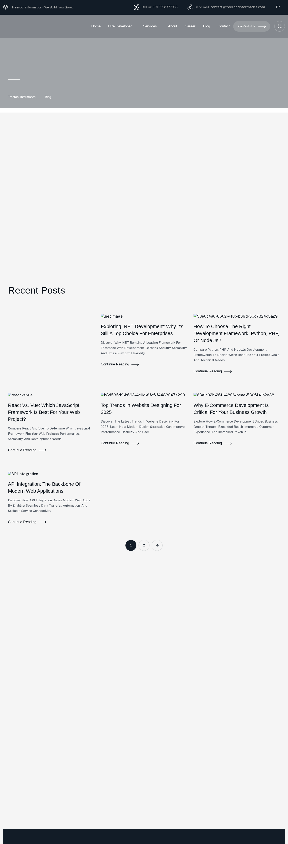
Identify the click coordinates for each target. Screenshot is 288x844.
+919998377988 (165, 7)
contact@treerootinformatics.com (237, 7)
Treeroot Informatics (22, 97)
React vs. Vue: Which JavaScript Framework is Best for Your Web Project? (44, 412)
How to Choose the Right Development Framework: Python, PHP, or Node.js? (236, 333)
